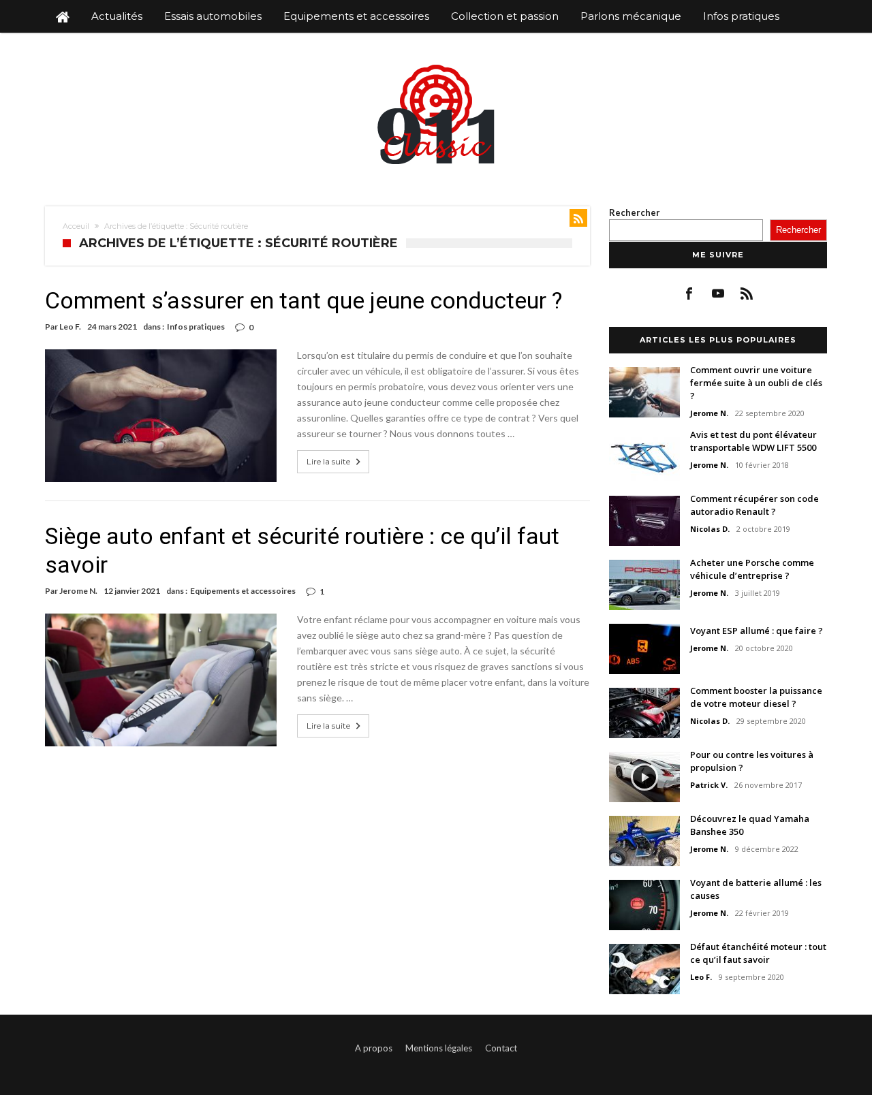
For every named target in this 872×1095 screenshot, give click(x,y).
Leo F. (70, 326)
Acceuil (76, 226)
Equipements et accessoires (243, 591)
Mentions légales (438, 1048)
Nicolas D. (710, 529)
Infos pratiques (196, 326)
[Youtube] (718, 294)
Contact (501, 1048)
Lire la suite (328, 461)
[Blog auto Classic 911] (436, 63)
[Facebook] (690, 294)
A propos (373, 1048)
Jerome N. (78, 591)
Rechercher (634, 212)
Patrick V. (709, 785)
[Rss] (747, 294)
